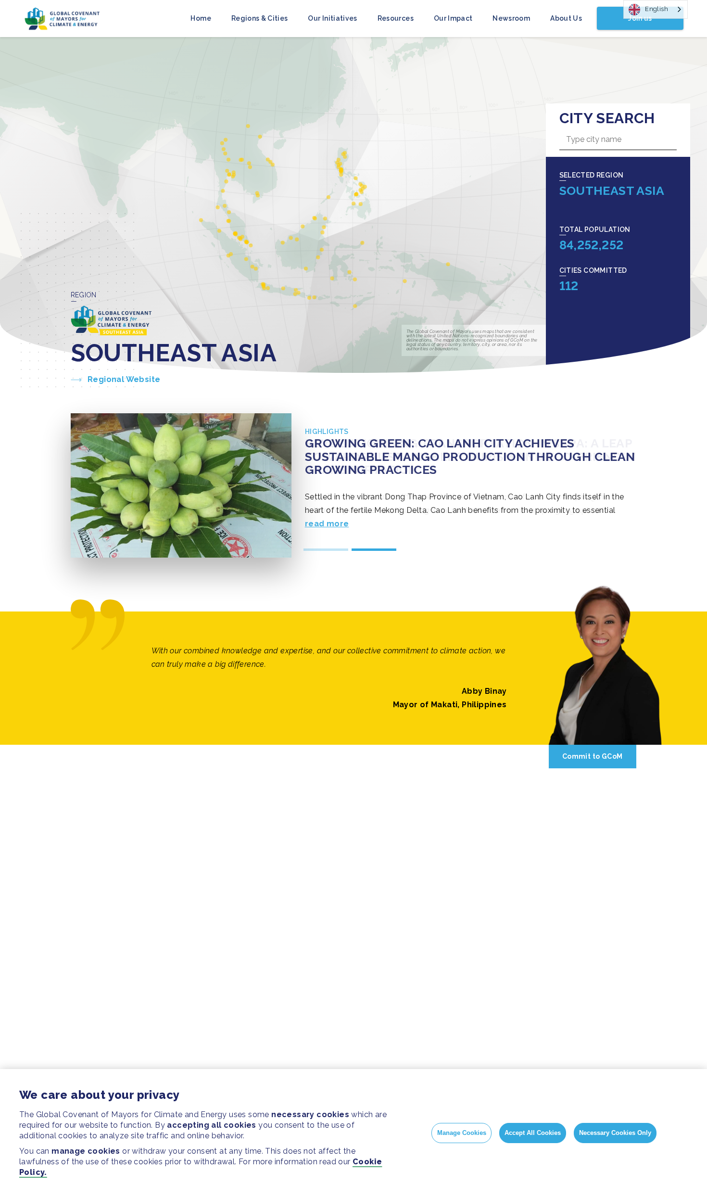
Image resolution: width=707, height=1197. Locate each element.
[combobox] (655, 9)
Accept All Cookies (533, 1132)
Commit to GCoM (592, 756)
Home (200, 18)
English (656, 9)
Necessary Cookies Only (615, 1132)
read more (327, 523)
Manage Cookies (461, 1132)
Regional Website (124, 379)
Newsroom (511, 18)
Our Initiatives (332, 18)
